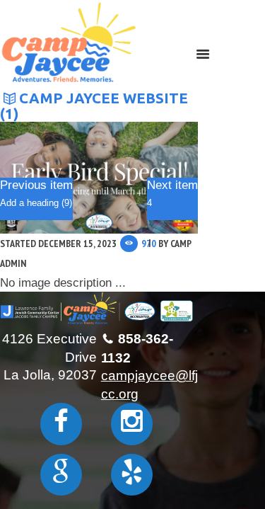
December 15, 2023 (77, 243)
